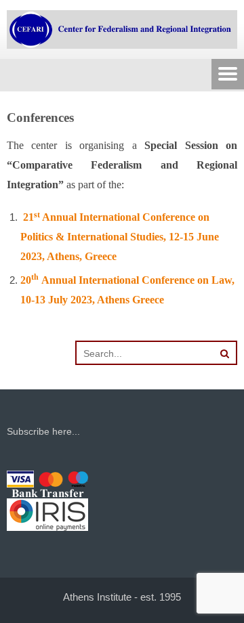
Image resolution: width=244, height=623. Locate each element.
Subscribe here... (43, 431)
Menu (227, 75)
